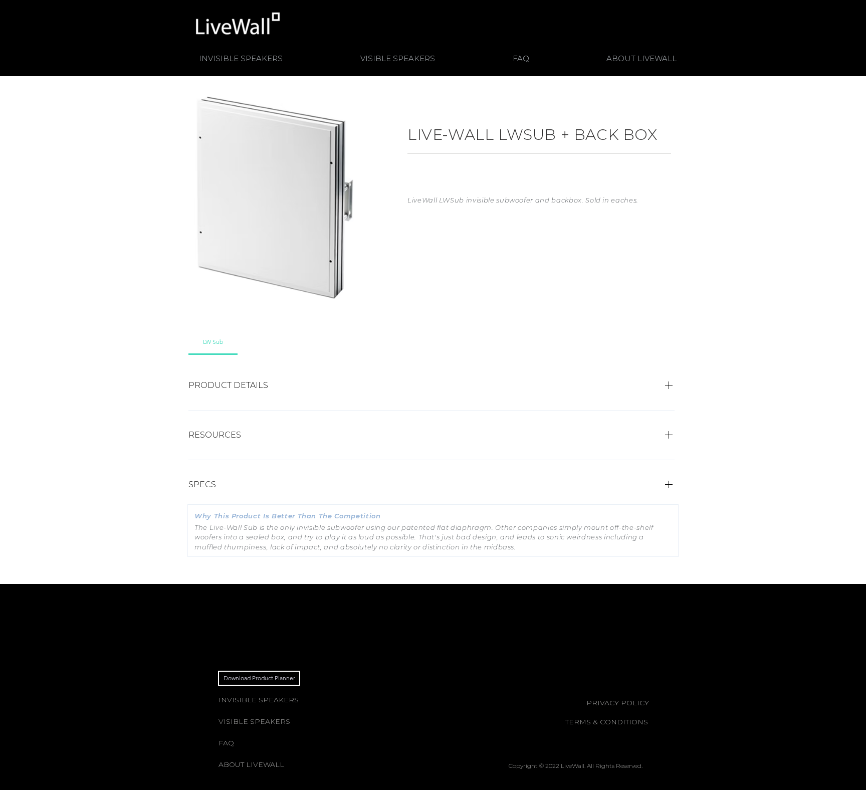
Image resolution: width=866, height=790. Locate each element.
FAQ (226, 742)
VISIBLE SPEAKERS (254, 721)
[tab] (213, 342)
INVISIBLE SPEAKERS (259, 699)
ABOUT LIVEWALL (251, 764)
